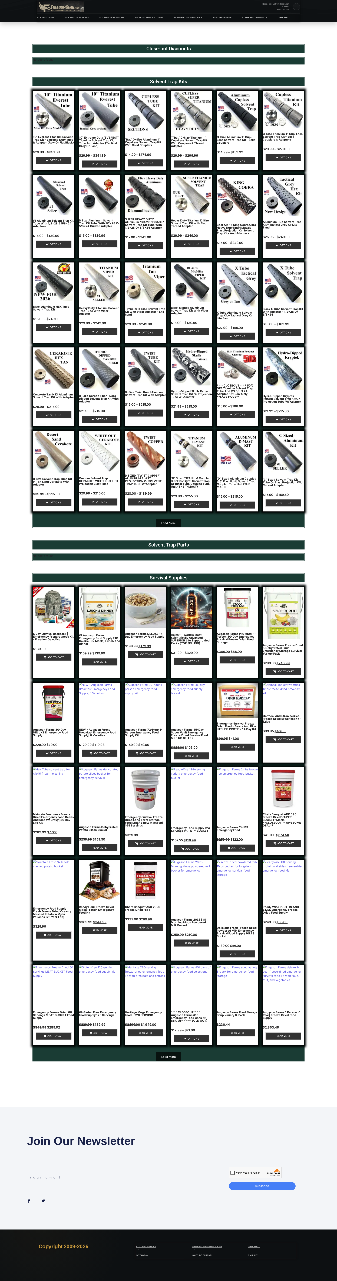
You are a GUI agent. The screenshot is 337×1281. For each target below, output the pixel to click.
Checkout (284, 17)
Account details (146, 1246)
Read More (99, 661)
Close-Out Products (254, 17)
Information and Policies (207, 1246)
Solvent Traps (46, 17)
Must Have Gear (222, 17)
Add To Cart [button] (55, 657)
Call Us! (253, 1255)
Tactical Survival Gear (149, 17)
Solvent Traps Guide (111, 17)
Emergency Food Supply (188, 17)
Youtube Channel (202, 1255)
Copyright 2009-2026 (63, 1246)
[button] (296, 6)
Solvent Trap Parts (77, 17)
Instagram (142, 1255)
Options (55, 160)
